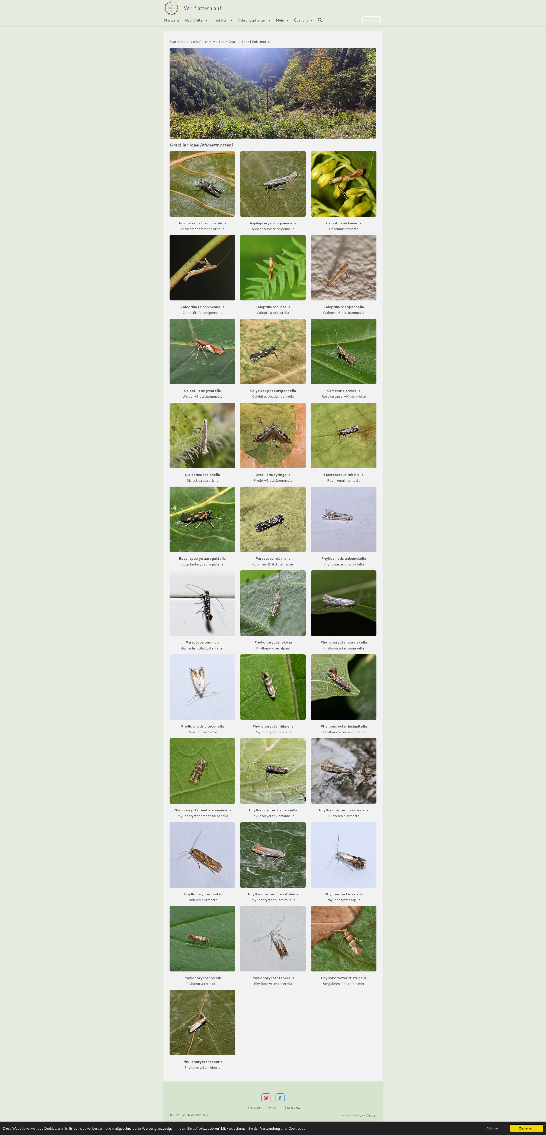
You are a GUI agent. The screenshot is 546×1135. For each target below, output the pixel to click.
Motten (218, 41)
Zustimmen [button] (526, 1128)
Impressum (255, 1107)
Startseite (177, 41)
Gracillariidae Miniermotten (250, 41)
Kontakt (272, 1107)
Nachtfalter (199, 41)
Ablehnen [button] (493, 1128)
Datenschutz (292, 1107)
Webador (371, 1115)
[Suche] (320, 19)
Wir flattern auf (203, 8)
